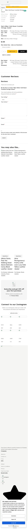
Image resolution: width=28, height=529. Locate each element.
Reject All (13, 519)
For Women (4, 272)
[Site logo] (14, 2)
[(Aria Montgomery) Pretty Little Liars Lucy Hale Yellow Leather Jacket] (20, 200)
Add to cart (12, 51)
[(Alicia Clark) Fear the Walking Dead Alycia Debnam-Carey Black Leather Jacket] (7, 200)
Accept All (13, 522)
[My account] (26, 2)
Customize (13, 515)
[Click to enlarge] (3, 10)
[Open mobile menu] (1, 2)
